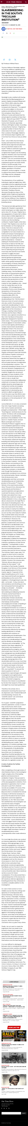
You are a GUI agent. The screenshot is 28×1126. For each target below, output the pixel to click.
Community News (7, 1014)
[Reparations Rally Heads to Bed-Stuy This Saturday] (14, 1035)
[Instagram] (9, 59)
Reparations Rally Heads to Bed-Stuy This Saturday (13, 986)
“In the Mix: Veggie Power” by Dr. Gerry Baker (12, 996)
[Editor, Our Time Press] (4, 29)
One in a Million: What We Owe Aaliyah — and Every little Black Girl (14, 1006)
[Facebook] (3, 33)
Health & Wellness (8, 994)
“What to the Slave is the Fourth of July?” (13, 1089)
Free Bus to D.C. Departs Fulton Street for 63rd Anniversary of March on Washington (12, 1016)
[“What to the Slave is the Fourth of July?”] (14, 1079)
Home (3, 6)
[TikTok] (6, 1108)
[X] (6, 33)
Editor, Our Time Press (15, 28)
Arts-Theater (6, 1004)
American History (7, 984)
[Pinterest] (10, 33)
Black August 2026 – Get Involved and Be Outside (14, 1067)
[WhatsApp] (13, 33)
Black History (9, 6)
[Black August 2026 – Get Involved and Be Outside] (14, 1057)
